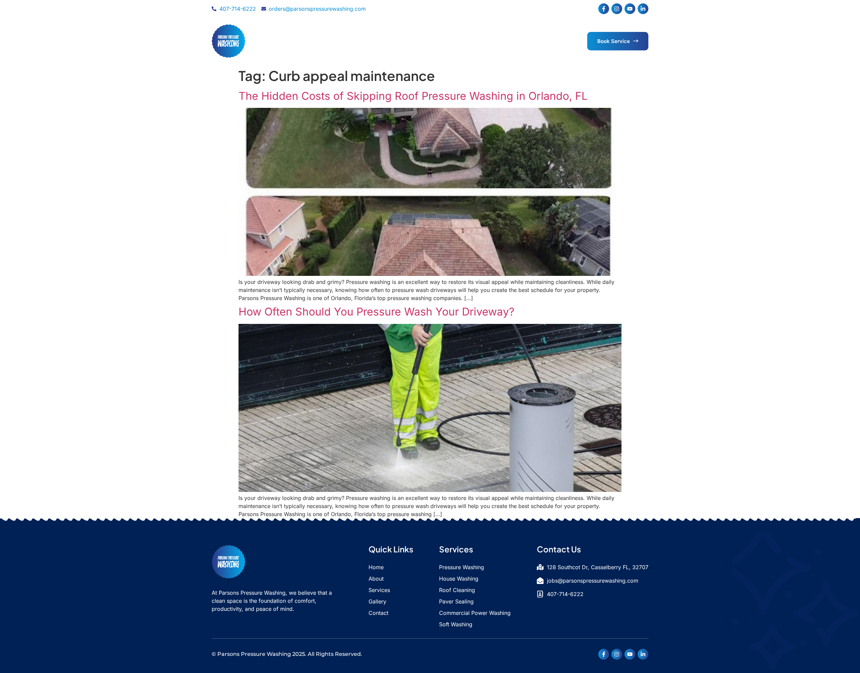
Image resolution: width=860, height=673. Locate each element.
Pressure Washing (461, 567)
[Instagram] (616, 8)
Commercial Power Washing (475, 612)
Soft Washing (455, 624)
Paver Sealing (456, 601)
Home (342, 40)
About (371, 40)
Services (412, 40)
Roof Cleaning (457, 590)
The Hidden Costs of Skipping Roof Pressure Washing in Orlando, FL (413, 95)
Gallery (455, 40)
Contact (488, 40)
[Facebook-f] (603, 8)
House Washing (458, 578)
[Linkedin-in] (643, 8)
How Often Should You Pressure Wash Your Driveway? (376, 311)
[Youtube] (630, 8)
